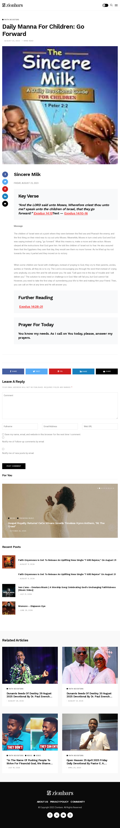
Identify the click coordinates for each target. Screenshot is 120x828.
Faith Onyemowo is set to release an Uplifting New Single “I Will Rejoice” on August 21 (67, 574)
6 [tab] (106, 488)
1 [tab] (97, 488)
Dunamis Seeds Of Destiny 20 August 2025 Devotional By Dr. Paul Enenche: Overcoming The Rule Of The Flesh (89, 695)
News (29, 755)
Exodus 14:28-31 (31, 306)
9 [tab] (111, 488)
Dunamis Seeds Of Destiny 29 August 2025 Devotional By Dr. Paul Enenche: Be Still (29, 695)
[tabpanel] (60, 511)
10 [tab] (113, 488)
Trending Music (26, 518)
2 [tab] (99, 488)
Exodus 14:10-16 (76, 213)
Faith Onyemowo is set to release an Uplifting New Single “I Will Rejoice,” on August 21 (67, 560)
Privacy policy (59, 801)
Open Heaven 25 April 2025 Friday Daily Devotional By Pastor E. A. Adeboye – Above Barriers (87, 762)
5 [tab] (104, 488)
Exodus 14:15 (43, 213)
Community (78, 801)
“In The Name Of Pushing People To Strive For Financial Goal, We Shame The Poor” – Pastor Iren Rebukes (28, 762)
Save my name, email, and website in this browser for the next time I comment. (43, 434)
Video (38, 755)
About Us (42, 801)
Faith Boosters (11, 19)
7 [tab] (108, 488)
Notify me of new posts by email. (18, 453)
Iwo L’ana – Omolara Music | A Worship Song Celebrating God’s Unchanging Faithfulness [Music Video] (67, 588)
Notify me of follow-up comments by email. (23, 441)
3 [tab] (101, 488)
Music (13, 518)
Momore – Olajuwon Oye (32, 606)
